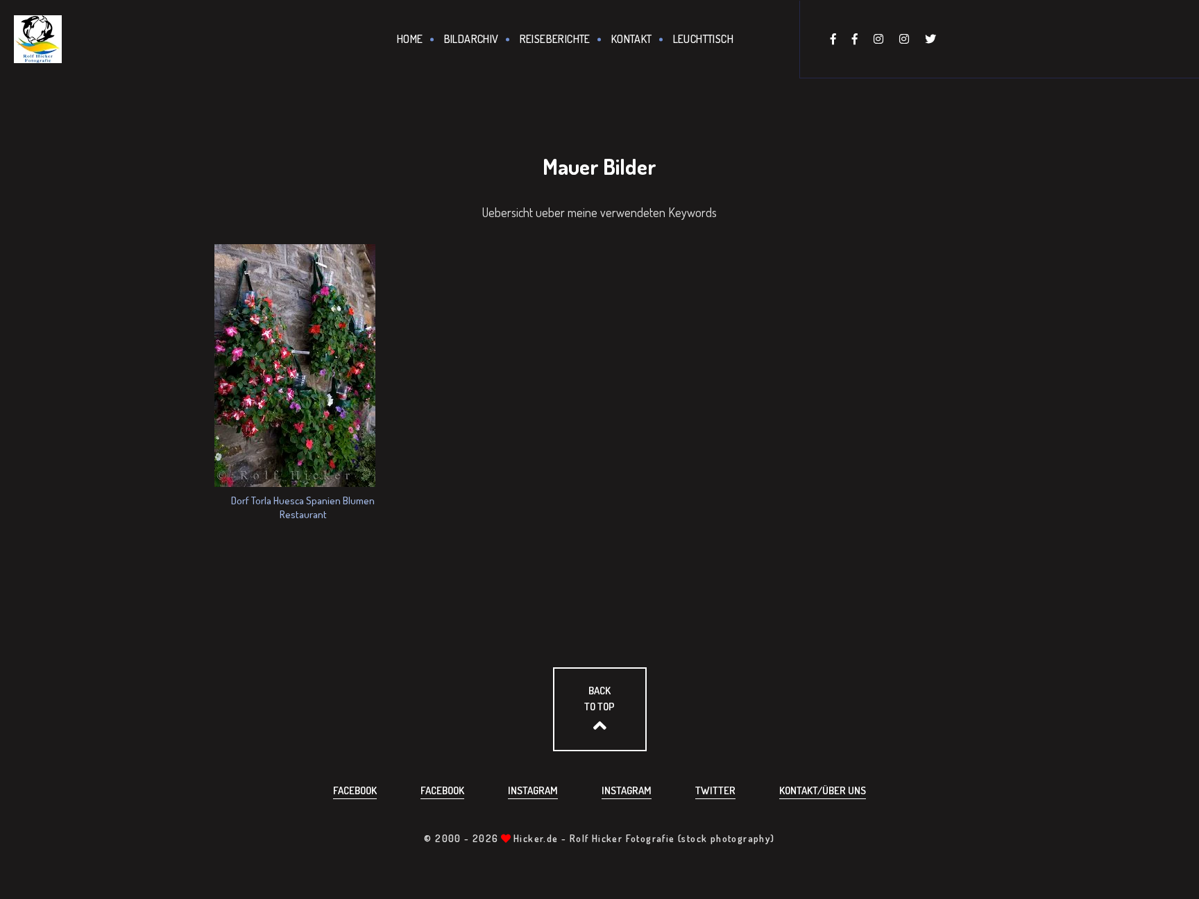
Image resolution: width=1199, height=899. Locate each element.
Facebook (355, 790)
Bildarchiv (471, 39)
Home (410, 39)
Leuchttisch (703, 39)
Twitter (715, 790)
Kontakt (631, 39)
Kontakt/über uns (822, 790)
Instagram (533, 790)
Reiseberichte (555, 39)
